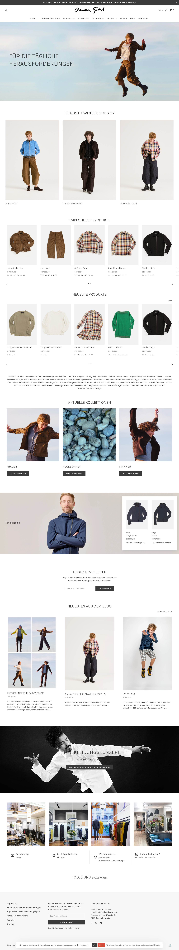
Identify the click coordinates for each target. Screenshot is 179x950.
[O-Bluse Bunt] (89, 245)
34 (8, 276)
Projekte (68, 19)
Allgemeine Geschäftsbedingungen (23, 911)
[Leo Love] (56, 245)
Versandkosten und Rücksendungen (24, 907)
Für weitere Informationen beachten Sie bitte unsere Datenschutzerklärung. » (133, 945)
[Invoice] (170, 946)
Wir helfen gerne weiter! (145, 857)
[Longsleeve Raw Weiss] (56, 324)
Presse (110, 19)
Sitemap (10, 924)
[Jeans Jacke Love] (22, 245)
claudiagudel (99, 878)
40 (18, 276)
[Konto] (166, 10)
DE (160, 10)
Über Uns (96, 19)
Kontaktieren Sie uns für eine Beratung (89, 767)
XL (56, 276)
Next (172, 284)
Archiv (123, 19)
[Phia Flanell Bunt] (123, 245)
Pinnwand (143, 19)
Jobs (132, 19)
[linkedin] (101, 923)
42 (21, 276)
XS (46, 276)
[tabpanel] (32, 162)
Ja (94, 945)
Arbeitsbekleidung (50, 19)
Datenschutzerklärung (17, 916)
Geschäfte (83, 19)
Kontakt (10, 920)
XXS (42, 276)
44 (24, 276)
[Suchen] (6, 10)
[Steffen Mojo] (157, 245)
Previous (6, 284)
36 (11, 276)
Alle (170, 300)
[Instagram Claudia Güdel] (96, 923)
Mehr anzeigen (164, 612)
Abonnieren (105, 589)
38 (14, 276)
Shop (32, 19)
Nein (101, 945)
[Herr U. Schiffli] (123, 324)
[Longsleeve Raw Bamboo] (22, 324)
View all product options (118, 355)
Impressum (12, 903)
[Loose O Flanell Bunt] (89, 324)
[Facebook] (92, 923)
